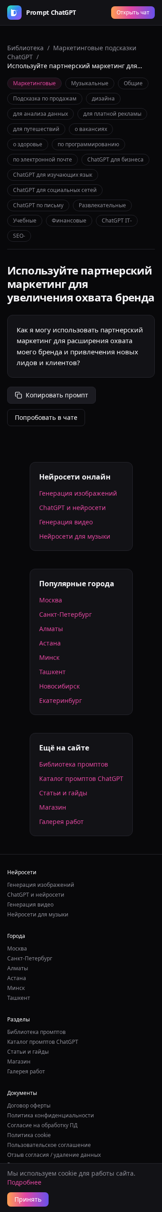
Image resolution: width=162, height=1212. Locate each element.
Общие (133, 83)
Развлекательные (102, 205)
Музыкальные (89, 83)
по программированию (88, 144)
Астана (50, 643)
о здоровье (27, 144)
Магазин (52, 807)
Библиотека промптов (73, 764)
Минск (49, 657)
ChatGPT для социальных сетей (55, 190)
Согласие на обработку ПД (42, 1125)
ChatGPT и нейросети (72, 507)
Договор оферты (28, 1105)
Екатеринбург (60, 700)
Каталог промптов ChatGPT (81, 778)
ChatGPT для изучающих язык (52, 175)
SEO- (19, 236)
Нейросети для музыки (74, 536)
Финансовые (69, 220)
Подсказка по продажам (44, 98)
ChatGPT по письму (38, 205)
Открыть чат (133, 12)
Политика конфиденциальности (50, 1115)
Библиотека (25, 48)
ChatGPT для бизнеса (115, 159)
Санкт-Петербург (65, 614)
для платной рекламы (112, 114)
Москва (50, 600)
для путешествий (36, 129)
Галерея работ (61, 821)
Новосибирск (59, 686)
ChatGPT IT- (117, 220)
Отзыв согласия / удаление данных (54, 1155)
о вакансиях (91, 129)
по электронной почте (42, 159)
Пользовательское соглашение (49, 1145)
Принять (27, 1199)
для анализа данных (40, 114)
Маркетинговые (34, 83)
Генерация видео (66, 522)
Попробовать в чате (46, 417)
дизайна (103, 98)
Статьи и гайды (63, 793)
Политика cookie (29, 1135)
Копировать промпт (57, 395)
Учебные (24, 220)
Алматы (51, 628)
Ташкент (52, 671)
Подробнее (24, 1182)
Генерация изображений (78, 493)
